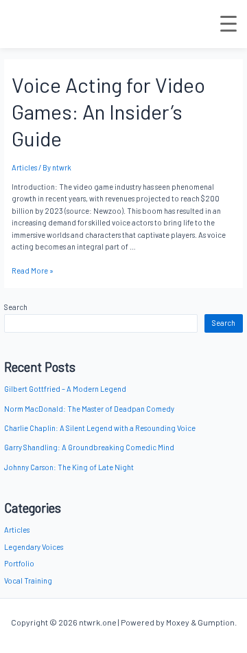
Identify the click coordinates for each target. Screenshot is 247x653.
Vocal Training (28, 580)
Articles (17, 529)
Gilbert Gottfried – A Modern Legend (65, 388)
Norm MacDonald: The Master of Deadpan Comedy (89, 408)
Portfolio (19, 563)
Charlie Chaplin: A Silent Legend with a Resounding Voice (100, 427)
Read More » (33, 270)
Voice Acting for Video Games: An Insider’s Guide (108, 111)
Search (15, 306)
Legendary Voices (33, 546)
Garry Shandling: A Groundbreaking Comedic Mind (89, 447)
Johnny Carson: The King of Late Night (69, 467)
